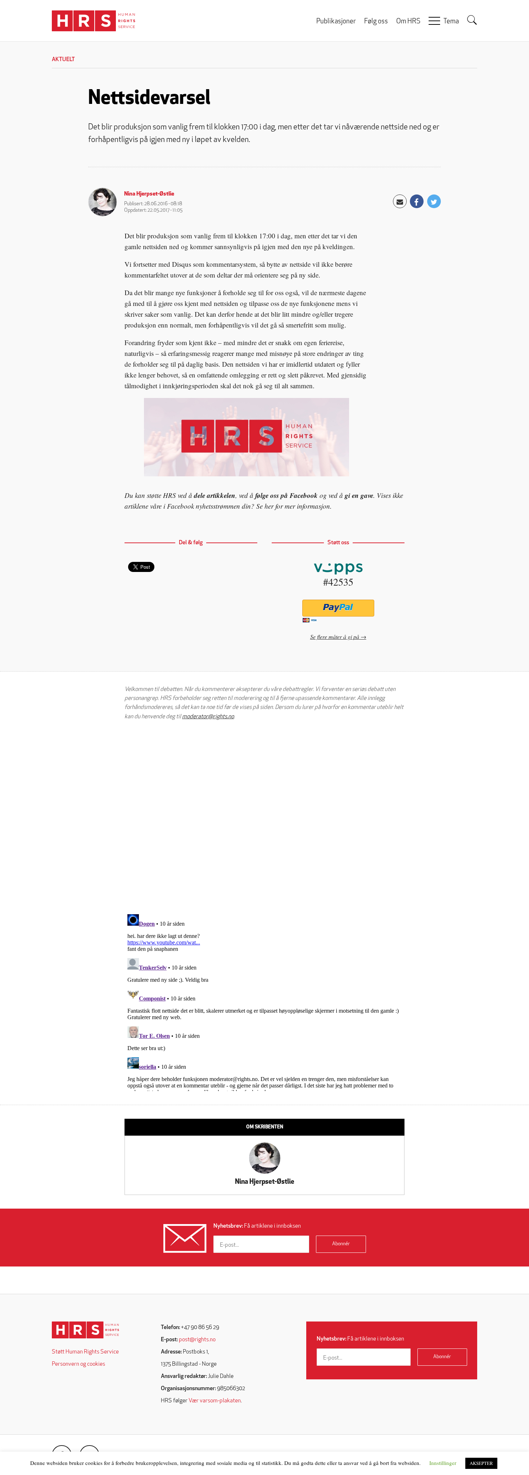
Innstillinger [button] (442, 1462)
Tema (451, 21)
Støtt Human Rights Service (85, 1352)
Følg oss (376, 21)
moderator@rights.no (208, 717)
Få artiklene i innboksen (257, 1226)
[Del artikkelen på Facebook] (417, 201)
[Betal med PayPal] (338, 608)
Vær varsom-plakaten (215, 1401)
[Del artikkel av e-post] (400, 201)
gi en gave (359, 495)
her (268, 505)
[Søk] (472, 20)
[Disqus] (264, 817)
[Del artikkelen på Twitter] (434, 201)
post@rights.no (197, 1340)
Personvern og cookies (78, 1364)
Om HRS (408, 21)
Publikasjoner (336, 21)
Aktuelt (63, 60)
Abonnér (341, 1244)
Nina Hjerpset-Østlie (149, 194)
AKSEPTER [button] (481, 1463)
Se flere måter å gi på (334, 636)
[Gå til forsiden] (85, 1329)
